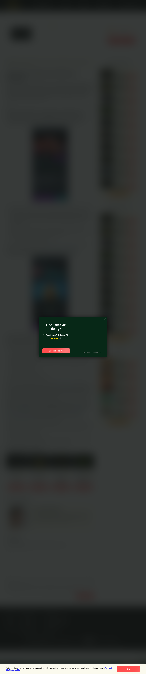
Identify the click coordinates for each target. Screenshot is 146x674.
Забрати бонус (56, 351)
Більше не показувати (90, 352)
